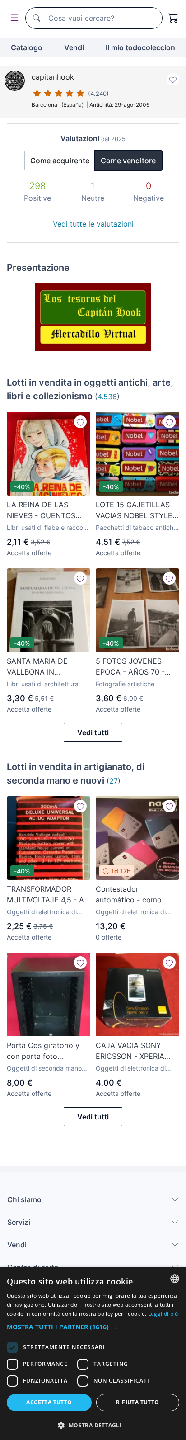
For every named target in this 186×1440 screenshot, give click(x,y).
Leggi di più (163, 1313)
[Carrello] (173, 18)
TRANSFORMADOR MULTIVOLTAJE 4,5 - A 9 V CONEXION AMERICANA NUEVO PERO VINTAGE (45, 894)
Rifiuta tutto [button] (137, 1402)
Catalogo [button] (26, 47)
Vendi (74, 47)
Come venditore (128, 160)
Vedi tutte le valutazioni (93, 223)
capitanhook (53, 76)
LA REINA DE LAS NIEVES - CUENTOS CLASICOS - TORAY (41, 510)
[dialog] (93, 1353)
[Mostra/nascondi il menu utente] (12, 18)
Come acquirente (59, 160)
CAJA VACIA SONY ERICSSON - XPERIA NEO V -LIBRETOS (130, 1051)
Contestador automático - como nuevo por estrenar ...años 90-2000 (129, 894)
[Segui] (80, 421)
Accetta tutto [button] (49, 1402)
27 (113, 780)
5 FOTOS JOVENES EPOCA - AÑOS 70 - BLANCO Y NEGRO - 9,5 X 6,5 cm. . (137, 666)
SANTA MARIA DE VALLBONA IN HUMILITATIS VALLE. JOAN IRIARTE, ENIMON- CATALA (42, 666)
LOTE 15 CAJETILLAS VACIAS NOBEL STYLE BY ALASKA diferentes (134, 510)
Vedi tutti (93, 732)
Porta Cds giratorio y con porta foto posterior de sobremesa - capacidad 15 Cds (47, 1051)
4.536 (107, 396)
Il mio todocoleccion (140, 47)
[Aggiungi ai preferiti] (173, 79)
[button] (93, 1326)
